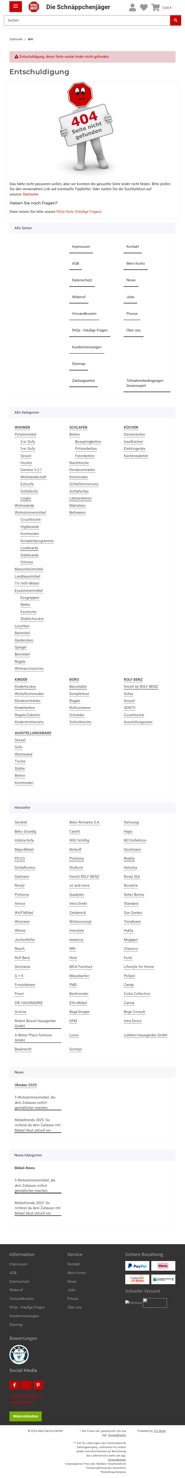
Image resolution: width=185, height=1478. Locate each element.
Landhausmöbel (27, 576)
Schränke (76, 715)
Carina (129, 1003)
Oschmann (132, 849)
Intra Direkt (78, 903)
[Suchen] (175, 20)
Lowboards (29, 548)
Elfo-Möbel (78, 1003)
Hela (73, 958)
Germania (22, 967)
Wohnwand (23, 754)
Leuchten (22, 626)
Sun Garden (133, 913)
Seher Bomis (134, 894)
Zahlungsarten (83, 380)
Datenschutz (82, 280)
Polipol (129, 976)
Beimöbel (22, 654)
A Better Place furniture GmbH (33, 1037)
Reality (129, 858)
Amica (20, 903)
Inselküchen (133, 441)
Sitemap (78, 364)
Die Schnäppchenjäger (77, 7)
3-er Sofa (27, 448)
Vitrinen (26, 562)
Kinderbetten (25, 708)
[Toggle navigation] (15, 4)
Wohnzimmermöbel (30, 512)
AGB (75, 263)
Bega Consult (134, 1012)
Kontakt (132, 246)
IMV (72, 948)
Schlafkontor (25, 867)
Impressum (81, 246)
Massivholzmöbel (29, 569)
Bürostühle (78, 686)
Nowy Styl (132, 876)
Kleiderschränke (82, 470)
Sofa (18, 747)
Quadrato (76, 894)
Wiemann (22, 921)
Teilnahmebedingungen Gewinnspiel (144, 383)
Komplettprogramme (37, 541)
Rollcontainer (80, 708)
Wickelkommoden (29, 694)
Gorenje (75, 1049)
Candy (129, 985)
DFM (73, 1021)
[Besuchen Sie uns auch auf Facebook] (14, 1385)
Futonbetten (84, 456)
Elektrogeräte (134, 448)
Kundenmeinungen (86, 347)
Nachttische (79, 463)
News (131, 280)
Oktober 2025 (26, 1085)
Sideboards (29, 555)
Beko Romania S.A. (84, 822)
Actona (20, 1012)
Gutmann (22, 876)
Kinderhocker (25, 686)
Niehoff (75, 849)
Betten (74, 434)
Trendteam (132, 921)
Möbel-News (24, 1168)
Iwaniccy (76, 940)
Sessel (25, 456)
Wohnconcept (80, 921)
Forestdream (25, 985)
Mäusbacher (79, 976)
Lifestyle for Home (139, 967)
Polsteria (76, 858)
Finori (19, 994)
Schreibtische (80, 722)
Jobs (130, 297)
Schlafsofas (79, 491)
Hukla (128, 930)
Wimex (20, 930)
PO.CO (20, 858)
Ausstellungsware (138, 722)
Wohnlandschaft (33, 477)
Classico (131, 948)
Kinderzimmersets (29, 722)
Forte (128, 958)
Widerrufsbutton (25, 1416)
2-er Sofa (27, 441)
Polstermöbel (25, 434)
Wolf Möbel (24, 913)
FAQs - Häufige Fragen (89, 330)
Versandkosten (84, 313)
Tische (20, 761)
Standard (131, 903)
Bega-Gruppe (79, 1012)
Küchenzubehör (136, 456)
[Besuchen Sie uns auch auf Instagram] (26, 1385)
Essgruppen (29, 597)
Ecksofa (27, 484)
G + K (19, 976)
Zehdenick (77, 913)
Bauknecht (23, 1049)
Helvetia (130, 867)
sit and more (79, 885)
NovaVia (131, 885)
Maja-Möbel (24, 849)
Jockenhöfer (25, 940)
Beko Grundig (25, 831)
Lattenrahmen (80, 498)
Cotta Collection (137, 994)
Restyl (20, 885)
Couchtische (30, 519)
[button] (132, 8)
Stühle (20, 768)
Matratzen (77, 505)
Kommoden (29, 534)
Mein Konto (135, 263)
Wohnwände (24, 505)
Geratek (21, 822)
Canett (74, 831)
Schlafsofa (29, 491)
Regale (20, 661)
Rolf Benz (22, 958)
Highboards (29, 527)
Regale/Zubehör (27, 715)
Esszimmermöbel (29, 590)
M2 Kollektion (135, 840)
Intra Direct (133, 1021)
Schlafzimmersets (84, 484)
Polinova (22, 894)
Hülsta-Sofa (24, 840)
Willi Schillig (79, 840)
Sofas (128, 694)
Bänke (25, 604)
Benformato (78, 994)
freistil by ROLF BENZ (141, 686)
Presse (132, 313)
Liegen (25, 498)
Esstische (28, 612)
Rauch (20, 948)
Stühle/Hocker (32, 619)
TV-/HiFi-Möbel (27, 583)
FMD (73, 985)
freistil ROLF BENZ (84, 876)
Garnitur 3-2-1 (31, 470)
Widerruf (79, 297)
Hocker (26, 463)
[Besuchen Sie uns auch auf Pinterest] (38, 1385)
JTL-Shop (159, 1431)
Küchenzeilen (134, 434)
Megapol (131, 940)
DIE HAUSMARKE (29, 1003)
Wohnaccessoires (29, 668)
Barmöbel (22, 633)
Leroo (74, 1035)
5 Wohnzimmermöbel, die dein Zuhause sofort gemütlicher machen (35, 1102)
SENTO (129, 708)
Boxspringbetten (88, 441)
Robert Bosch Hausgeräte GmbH (35, 1023)
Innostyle (76, 930)
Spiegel (20, 647)
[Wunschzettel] (144, 8)
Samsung (131, 822)
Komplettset (79, 694)
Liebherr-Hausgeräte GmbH (145, 1035)
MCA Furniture (80, 967)
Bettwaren (77, 512)
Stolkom (76, 867)
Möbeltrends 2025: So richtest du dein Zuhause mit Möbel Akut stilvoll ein (37, 1125)
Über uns (133, 330)
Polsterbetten (86, 448)
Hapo (128, 831)
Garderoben (24, 640)
